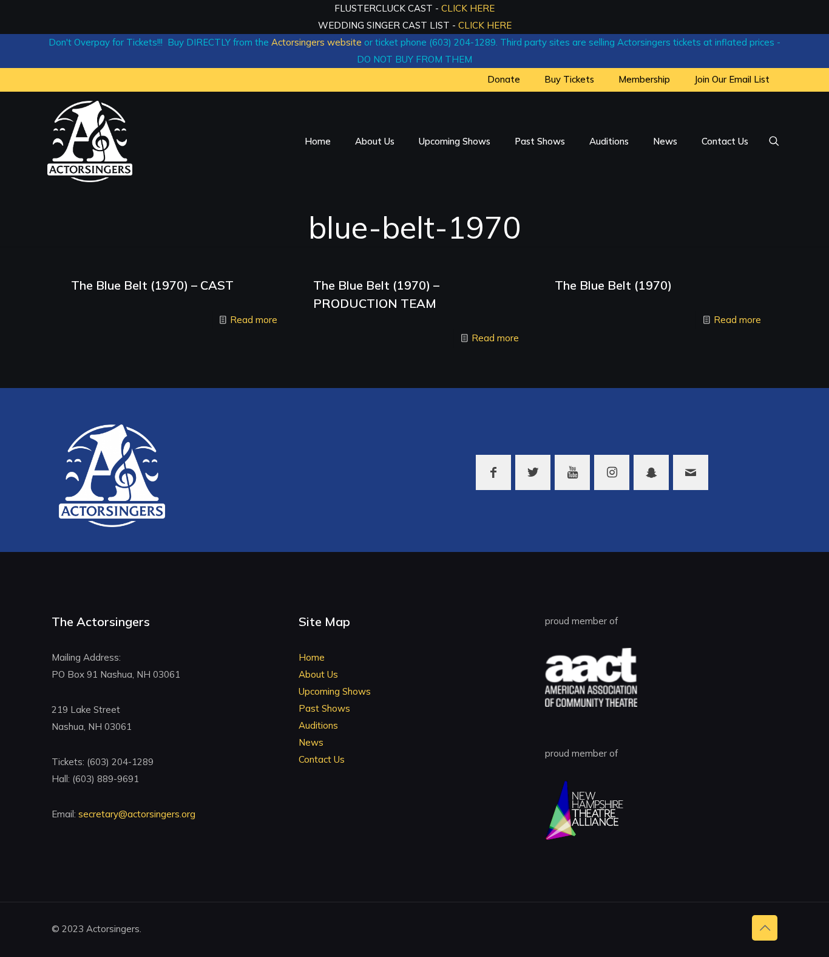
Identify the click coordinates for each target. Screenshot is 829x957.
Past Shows (324, 708)
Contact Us (322, 759)
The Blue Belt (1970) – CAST (152, 285)
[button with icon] (493, 472)
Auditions (318, 725)
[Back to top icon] (764, 928)
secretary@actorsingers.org (136, 814)
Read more (253, 319)
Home (312, 657)
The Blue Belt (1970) (613, 285)
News (311, 742)
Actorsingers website (316, 42)
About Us (318, 674)
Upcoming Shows (335, 691)
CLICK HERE (468, 8)
